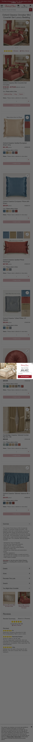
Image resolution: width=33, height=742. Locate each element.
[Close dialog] (32, 363)
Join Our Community (25, 376)
